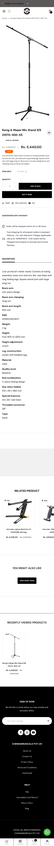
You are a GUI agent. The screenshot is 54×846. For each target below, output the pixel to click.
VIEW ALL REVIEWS (12, 140)
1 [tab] (27, 118)
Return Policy (27, 803)
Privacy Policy (27, 762)
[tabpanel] (27, 71)
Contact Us (27, 756)
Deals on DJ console (9, 3)
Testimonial (27, 773)
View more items (27, 581)
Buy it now (27, 194)
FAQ (27, 792)
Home (4, 18)
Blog (27, 808)
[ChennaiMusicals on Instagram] (27, 732)
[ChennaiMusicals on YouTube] (33, 732)
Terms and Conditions (27, 767)
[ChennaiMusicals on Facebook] (20, 732)
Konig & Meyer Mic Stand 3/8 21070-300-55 (14, 664)
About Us (27, 751)
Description (8, 259)
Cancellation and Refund (27, 797)
